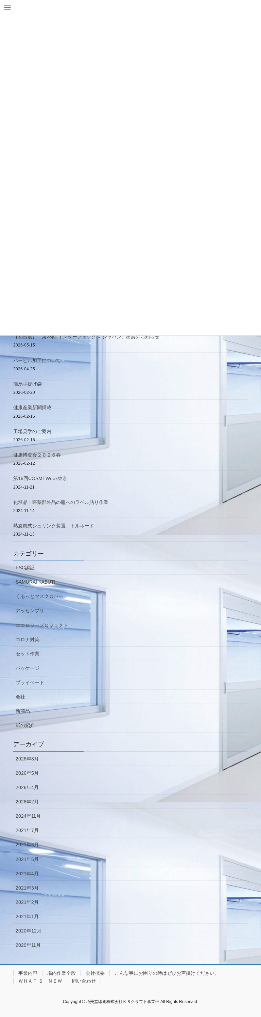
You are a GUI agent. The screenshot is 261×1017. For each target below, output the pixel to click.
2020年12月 (28, 931)
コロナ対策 (27, 639)
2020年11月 (28, 945)
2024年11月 (28, 816)
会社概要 (95, 973)
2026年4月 (27, 787)
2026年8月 (27, 758)
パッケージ (27, 668)
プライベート (30, 682)
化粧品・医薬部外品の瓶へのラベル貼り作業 (60, 502)
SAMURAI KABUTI (35, 582)
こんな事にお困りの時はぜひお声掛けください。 (167, 973)
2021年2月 (27, 902)
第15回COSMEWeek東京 (40, 478)
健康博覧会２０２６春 (37, 455)
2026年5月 (27, 773)
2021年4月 (27, 873)
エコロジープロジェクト (42, 625)
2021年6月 (27, 844)
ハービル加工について (37, 360)
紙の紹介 (25, 725)
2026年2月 (27, 801)
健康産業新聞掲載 (32, 407)
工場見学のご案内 (32, 431)
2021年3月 (27, 888)
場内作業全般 (61, 973)
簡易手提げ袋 (27, 384)
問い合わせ (84, 981)
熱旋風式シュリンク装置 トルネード (53, 525)
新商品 (23, 711)
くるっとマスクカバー (39, 596)
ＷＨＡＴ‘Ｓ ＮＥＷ (40, 981)
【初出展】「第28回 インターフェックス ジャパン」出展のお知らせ (86, 336)
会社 (20, 696)
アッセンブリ (30, 610)
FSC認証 (25, 567)
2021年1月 (27, 916)
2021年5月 (27, 859)
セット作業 (27, 654)
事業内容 (27, 973)
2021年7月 (27, 830)
